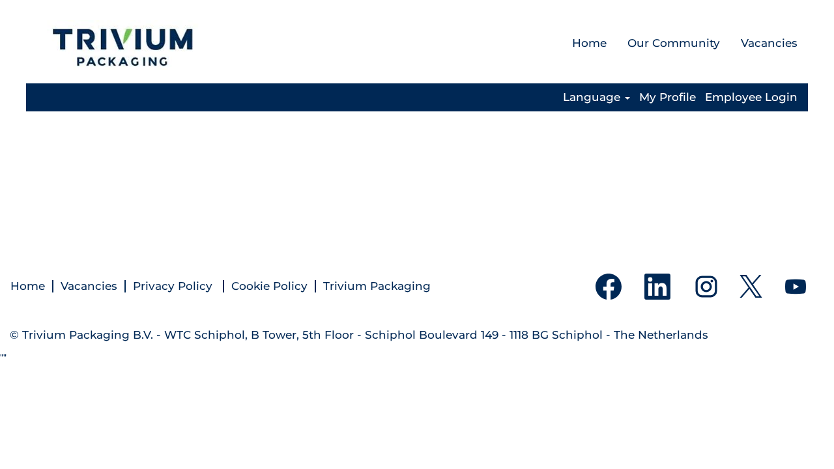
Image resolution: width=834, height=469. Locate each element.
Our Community (673, 43)
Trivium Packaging (377, 286)
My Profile (667, 97)
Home (589, 43)
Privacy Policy (174, 286)
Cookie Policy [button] (269, 286)
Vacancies (769, 43)
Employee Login (751, 97)
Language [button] (593, 97)
